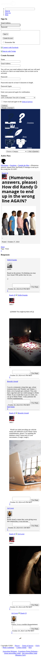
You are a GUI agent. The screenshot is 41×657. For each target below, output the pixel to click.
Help (6, 15)
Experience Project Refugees (27, 651)
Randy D (5, 173)
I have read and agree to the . (18, 102)
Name (3, 59)
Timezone (4, 96)
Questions (13, 165)
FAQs (38, 646)
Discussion (4, 165)
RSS (30, 647)
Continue (4, 105)
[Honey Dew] (3, 163)
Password (4, 27)
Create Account (8, 38)
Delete (12, 407)
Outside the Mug (23, 165)
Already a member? (8, 108)
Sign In (5, 34)
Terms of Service (27, 646)
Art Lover (10, 508)
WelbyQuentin (12, 260)
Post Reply (35, 287)
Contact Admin (21, 647)
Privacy (17, 646)
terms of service (27, 102)
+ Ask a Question (33, 151)
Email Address (6, 23)
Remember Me (10, 42)
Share (3, 247)
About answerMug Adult (12, 653)
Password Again (6, 86)
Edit (8, 407)
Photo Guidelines (8, 647)
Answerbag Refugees (10, 651)
